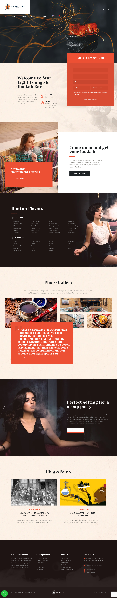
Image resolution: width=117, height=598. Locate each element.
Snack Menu (40, 563)
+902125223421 (91, 570)
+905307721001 (90, 572)
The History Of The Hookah (83, 514)
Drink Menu (40, 567)
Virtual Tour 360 (66, 567)
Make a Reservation (67, 569)
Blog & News (65, 563)
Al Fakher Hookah (42, 560)
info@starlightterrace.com (94, 565)
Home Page (64, 558)
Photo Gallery (65, 565)
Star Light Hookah (16, 592)
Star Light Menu (66, 560)
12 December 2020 (34, 510)
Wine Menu (40, 569)
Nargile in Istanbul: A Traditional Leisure (34, 514)
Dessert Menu (41, 565)
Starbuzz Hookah (42, 558)
